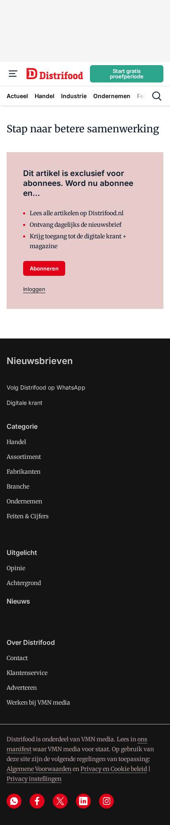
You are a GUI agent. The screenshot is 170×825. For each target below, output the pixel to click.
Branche (18, 486)
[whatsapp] (14, 801)
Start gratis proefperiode (127, 74)
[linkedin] (83, 801)
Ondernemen (24, 501)
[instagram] (106, 801)
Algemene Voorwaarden (39, 769)
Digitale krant (24, 402)
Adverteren (22, 687)
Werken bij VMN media (38, 702)
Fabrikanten (23, 471)
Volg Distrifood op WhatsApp (46, 387)
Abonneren (44, 268)
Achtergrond (24, 583)
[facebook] (37, 801)
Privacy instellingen (34, 779)
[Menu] (13, 74)
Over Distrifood (31, 642)
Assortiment (24, 457)
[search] (156, 96)
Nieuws (18, 601)
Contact (17, 658)
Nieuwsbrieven (40, 360)
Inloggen (34, 289)
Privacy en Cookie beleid (113, 769)
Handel (16, 442)
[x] (60, 801)
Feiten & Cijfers (28, 516)
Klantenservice (27, 673)
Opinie (16, 568)
